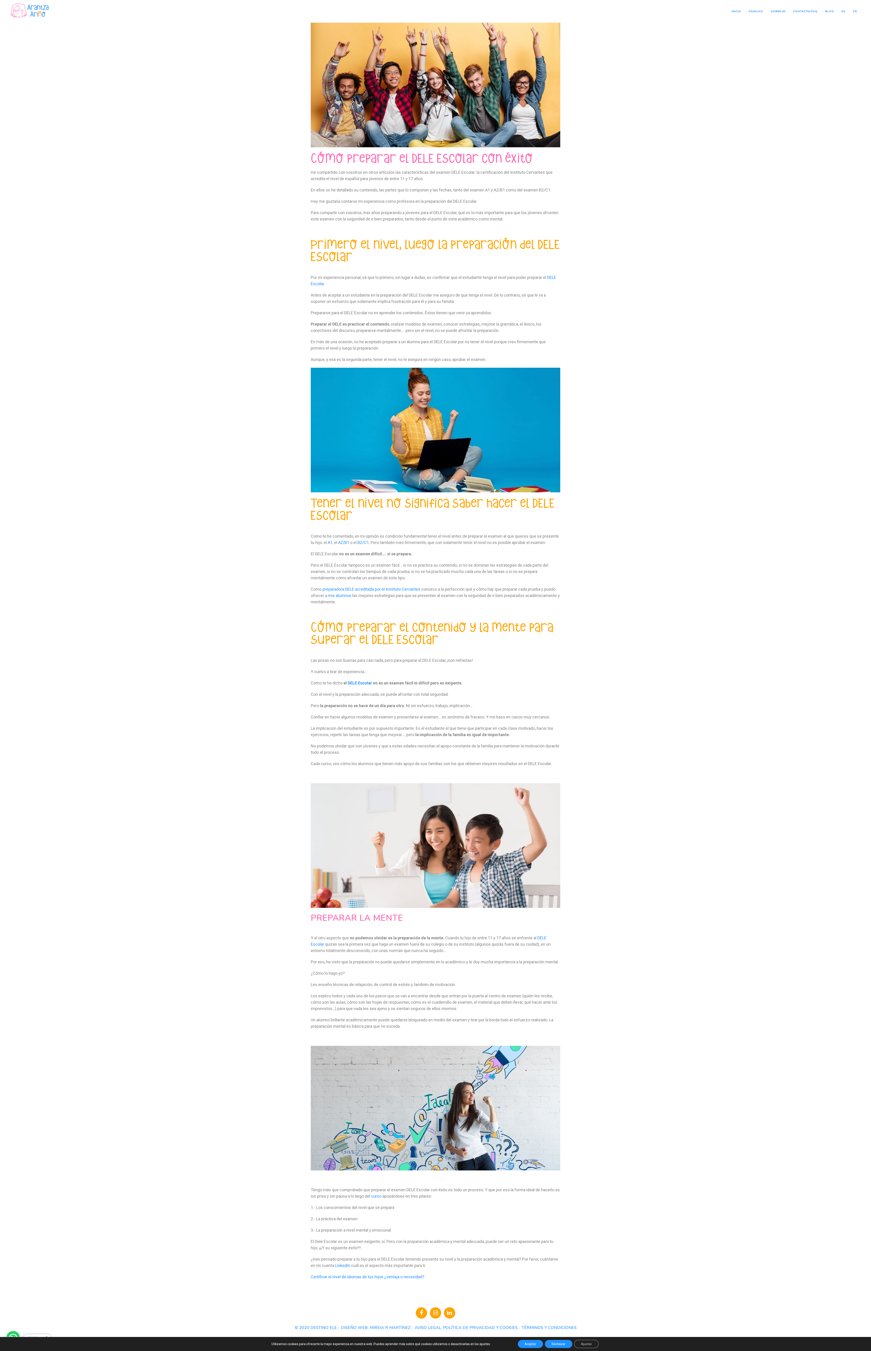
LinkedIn (342, 1265)
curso (376, 1196)
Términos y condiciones (549, 1327)
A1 (330, 542)
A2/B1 (344, 542)
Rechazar (558, 1344)
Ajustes (586, 1344)
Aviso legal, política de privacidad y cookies (466, 1327)
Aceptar (530, 1344)
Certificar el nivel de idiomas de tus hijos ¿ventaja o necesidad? (367, 1276)
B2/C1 (363, 542)
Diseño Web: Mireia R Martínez (376, 1327)
